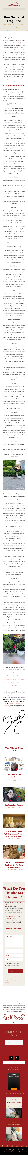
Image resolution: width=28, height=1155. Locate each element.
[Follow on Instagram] (17, 1058)
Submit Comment (15, 971)
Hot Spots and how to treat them (14, 675)
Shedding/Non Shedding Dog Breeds (14, 679)
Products (19, 838)
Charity (20, 779)
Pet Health (17, 24)
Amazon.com (7, 1009)
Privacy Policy (12, 1150)
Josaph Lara (8, 902)
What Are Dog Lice (17, 42)
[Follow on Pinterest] (11, 1058)
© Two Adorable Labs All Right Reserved (14, 1151)
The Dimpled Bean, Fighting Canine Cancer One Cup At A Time (14, 833)
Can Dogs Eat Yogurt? (14, 805)
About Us (5, 1150)
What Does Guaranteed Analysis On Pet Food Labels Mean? (14, 864)
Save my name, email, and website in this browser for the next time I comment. (13, 965)
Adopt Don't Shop (11, 779)
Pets (22, 24)
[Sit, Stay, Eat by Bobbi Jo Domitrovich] (14, 1081)
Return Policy (21, 1150)
